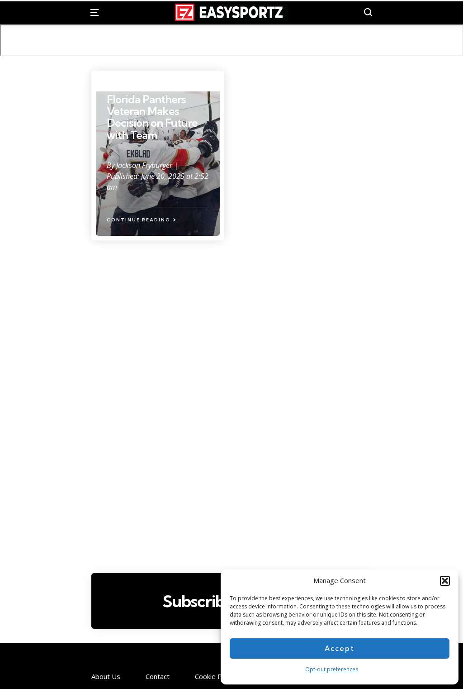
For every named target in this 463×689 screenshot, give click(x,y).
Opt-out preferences (331, 669)
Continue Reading (138, 220)
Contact (158, 676)
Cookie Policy (215, 676)
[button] (444, 580)
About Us (105, 676)
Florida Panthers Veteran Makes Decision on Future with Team (152, 117)
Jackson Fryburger (145, 165)
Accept (339, 648)
